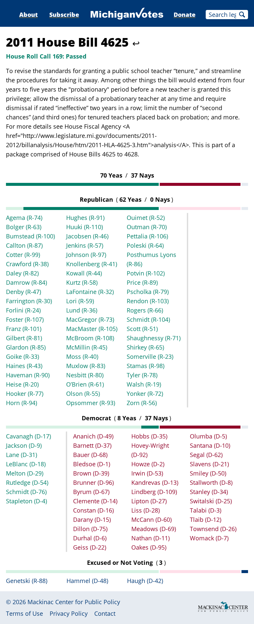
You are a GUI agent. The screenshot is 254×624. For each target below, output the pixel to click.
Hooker (24, 393)
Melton (24, 473)
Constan (93, 510)
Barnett (92, 445)
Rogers (145, 310)
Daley (22, 273)
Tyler (142, 375)
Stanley (209, 492)
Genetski (26, 581)
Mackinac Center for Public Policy (73, 602)
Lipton (149, 501)
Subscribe (64, 15)
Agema (24, 218)
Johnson (86, 255)
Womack (209, 538)
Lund (81, 310)
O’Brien (85, 384)
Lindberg (154, 492)
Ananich (93, 436)
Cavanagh (28, 436)
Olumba (208, 436)
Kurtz (82, 282)
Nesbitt (85, 375)
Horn (21, 403)
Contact (104, 613)
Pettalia (147, 236)
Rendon (148, 301)
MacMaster (91, 329)
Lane (21, 455)
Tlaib (205, 519)
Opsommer (90, 403)
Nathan (150, 538)
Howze (147, 464)
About (28, 15)
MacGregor (90, 319)
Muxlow (85, 366)
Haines (24, 366)
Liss (145, 510)
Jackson (24, 445)
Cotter (23, 255)
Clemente (95, 501)
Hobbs (149, 436)
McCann (151, 519)
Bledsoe (91, 464)
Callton (24, 245)
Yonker (145, 393)
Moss (82, 356)
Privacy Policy (69, 613)
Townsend (213, 529)
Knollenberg (91, 264)
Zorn (142, 403)
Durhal (89, 538)
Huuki (84, 227)
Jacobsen (87, 236)
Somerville (150, 356)
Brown (91, 473)
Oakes (148, 547)
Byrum (91, 492)
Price (142, 282)
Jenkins (84, 245)
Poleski (145, 245)
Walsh (144, 384)
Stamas (145, 366)
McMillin (86, 347)
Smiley (208, 473)
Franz (23, 329)
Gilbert (24, 338)
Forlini (23, 310)
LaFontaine (90, 292)
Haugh (145, 581)
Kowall (84, 273)
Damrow (26, 282)
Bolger (23, 227)
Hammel (87, 581)
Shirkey (145, 347)
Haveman (28, 375)
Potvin (146, 273)
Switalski (211, 501)
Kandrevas (154, 482)
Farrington (29, 301)
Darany (92, 519)
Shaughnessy (154, 338)
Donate (184, 15)
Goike (22, 356)
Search (242, 14)
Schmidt (148, 319)
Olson (83, 393)
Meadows (153, 529)
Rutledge (27, 482)
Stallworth (211, 482)
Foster (25, 319)
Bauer (90, 455)
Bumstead (30, 236)
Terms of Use (24, 613)
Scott (142, 329)
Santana (210, 445)
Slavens (209, 464)
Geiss (89, 547)
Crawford (27, 264)
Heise (22, 384)
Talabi (205, 510)
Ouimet (146, 218)
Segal (206, 455)
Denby (23, 292)
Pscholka (148, 292)
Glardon (26, 347)
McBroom (90, 338)
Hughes (85, 218)
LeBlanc (26, 464)
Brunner (93, 482)
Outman (147, 227)
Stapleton (26, 501)
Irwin (147, 473)
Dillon (90, 529)
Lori (80, 301)
